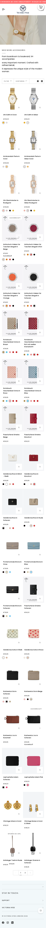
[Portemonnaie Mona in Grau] (12, 546)
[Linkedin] (12, 923)
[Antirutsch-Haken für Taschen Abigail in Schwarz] (33, 277)
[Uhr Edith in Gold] (12, 99)
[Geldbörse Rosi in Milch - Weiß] (12, 458)
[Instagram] (8, 923)
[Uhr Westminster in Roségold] (12, 184)
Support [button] (6, 900)
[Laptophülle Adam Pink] (33, 761)
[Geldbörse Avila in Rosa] (33, 634)
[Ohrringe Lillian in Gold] (12, 805)
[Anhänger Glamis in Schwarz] (33, 844)
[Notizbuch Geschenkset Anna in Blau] (33, 372)
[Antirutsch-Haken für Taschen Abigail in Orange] (12, 277)
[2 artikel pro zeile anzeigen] (42, 81)
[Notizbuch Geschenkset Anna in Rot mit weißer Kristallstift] (33, 323)
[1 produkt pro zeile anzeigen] (38, 81)
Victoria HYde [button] (8, 908)
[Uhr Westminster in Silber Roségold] (33, 184)
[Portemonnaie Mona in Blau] (33, 546)
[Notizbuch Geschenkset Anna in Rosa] (12, 372)
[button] (23, 886)
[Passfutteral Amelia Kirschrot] (33, 418)
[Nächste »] (30, 872)
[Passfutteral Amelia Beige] (12, 418)
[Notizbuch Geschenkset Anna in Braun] (12, 323)
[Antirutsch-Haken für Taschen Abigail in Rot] (33, 228)
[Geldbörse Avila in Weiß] (12, 634)
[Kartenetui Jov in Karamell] (12, 719)
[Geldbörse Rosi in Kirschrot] (33, 458)
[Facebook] (3, 923)
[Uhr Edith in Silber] (33, 99)
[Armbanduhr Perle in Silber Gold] (33, 140)
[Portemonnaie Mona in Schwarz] (12, 590)
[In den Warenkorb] (19, 108)
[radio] (3, 122)
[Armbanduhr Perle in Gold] (12, 140)
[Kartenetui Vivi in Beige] (33, 675)
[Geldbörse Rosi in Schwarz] (12, 502)
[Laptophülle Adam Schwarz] (12, 761)
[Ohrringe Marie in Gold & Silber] (33, 805)
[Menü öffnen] (5, 9)
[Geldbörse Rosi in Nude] (33, 502)
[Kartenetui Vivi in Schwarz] (12, 675)
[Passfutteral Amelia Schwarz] (33, 590)
